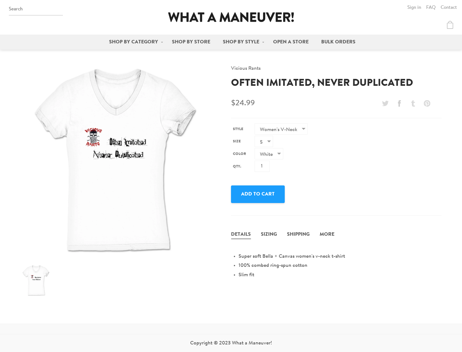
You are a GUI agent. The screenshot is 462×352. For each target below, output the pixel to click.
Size (237, 141)
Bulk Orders (338, 42)
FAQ (431, 7)
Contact (449, 7)
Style (238, 129)
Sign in (414, 7)
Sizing (269, 234)
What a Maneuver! (231, 17)
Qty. (237, 166)
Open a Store (291, 42)
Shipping (298, 234)
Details (241, 234)
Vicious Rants (246, 68)
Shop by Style (241, 42)
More (327, 234)
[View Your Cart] (450, 24)
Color (239, 154)
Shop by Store (191, 42)
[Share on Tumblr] (413, 103)
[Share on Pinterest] (427, 103)
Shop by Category (133, 42)
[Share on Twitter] (385, 103)
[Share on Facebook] (399, 103)
